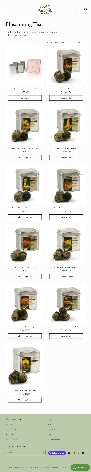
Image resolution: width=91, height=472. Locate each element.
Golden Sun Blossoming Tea (25, 391)
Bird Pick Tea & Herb (17, 467)
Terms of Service (53, 439)
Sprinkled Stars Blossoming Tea (24, 267)
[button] (4, 9)
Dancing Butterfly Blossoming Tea (66, 267)
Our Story (9, 424)
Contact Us (51, 429)
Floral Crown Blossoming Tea (66, 327)
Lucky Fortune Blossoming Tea (66, 208)
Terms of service (67, 467)
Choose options (66, 98)
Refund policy (44, 467)
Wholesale (10, 434)
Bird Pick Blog (11, 429)
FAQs (49, 424)
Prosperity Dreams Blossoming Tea (66, 89)
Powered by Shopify (31, 467)
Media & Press (11, 439)
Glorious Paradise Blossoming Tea (66, 148)
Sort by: (50, 42)
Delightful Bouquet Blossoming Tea (25, 148)
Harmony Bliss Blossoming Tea (25, 327)
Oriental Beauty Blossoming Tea (24, 208)
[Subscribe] (43, 452)
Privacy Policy (52, 434)
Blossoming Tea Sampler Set (25, 89)
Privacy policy (55, 467)
